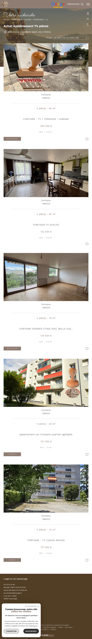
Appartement (39, 20)
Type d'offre (13, 31)
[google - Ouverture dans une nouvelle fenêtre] (68, 7)
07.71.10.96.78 (21, 590)
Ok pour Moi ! (31, 631)
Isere (20, 20)
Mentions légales (50, 627)
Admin (60, 627)
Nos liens (69, 627)
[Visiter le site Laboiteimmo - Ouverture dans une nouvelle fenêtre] (46, 634)
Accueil (7, 20)
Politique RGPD (42, 629)
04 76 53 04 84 (9, 585)
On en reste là (30, 606)
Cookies (53, 629)
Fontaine (27, 20)
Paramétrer (11, 631)
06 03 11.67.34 (20, 587)
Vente (14, 20)
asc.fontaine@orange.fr (13, 593)
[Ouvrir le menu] (88, 4)
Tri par (49, 38)
